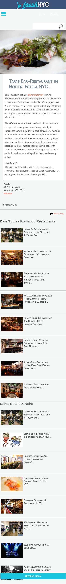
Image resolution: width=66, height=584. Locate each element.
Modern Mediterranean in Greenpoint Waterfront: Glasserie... (37, 254)
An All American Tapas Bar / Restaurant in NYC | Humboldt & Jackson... (38, 299)
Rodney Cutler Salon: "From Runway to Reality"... (35, 459)
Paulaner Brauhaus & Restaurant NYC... (35, 502)
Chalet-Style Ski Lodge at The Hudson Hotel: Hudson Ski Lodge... (38, 321)
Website (8, 193)
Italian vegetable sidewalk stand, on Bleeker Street (37, 568)
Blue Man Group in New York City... (36, 546)
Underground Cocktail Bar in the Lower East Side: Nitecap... (36, 343)
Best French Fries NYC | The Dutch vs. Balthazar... (37, 435)
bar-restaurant (35, 94)
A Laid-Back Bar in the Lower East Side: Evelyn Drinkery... (36, 365)
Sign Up (54, 13)
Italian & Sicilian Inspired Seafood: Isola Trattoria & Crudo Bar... (37, 232)
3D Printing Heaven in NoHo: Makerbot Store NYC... (36, 526)
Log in (42, 13)
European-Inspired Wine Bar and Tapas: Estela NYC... (36, 481)
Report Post (56, 213)
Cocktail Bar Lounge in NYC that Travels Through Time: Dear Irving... (36, 278)
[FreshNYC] (33, 8)
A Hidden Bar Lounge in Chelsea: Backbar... (36, 386)
